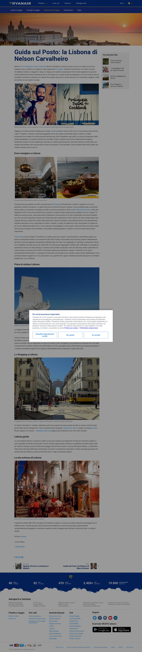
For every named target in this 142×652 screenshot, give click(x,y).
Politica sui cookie (71, 328)
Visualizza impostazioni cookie (45, 335)
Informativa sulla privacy (89, 328)
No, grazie (70, 335)
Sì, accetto (96, 335)
